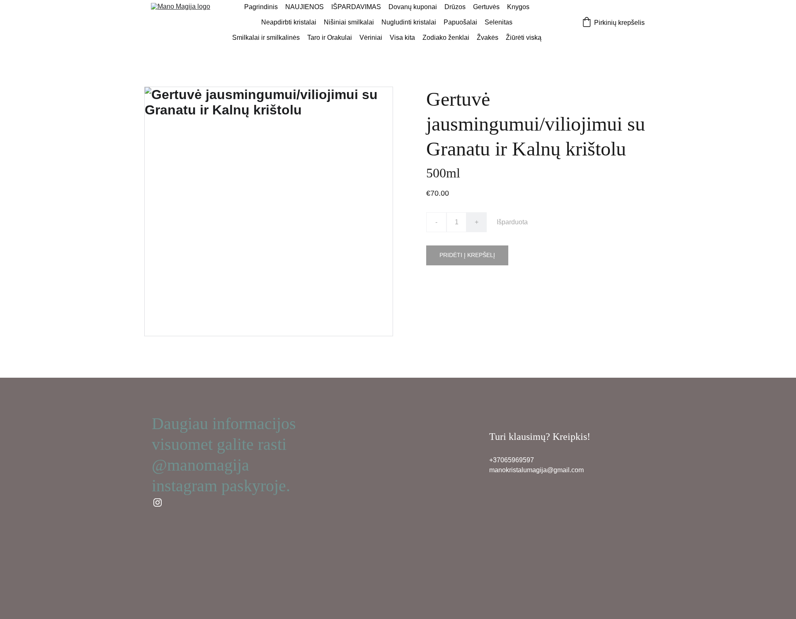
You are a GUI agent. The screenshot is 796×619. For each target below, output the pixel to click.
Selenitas (498, 22)
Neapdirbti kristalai (288, 22)
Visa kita (402, 37)
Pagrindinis (261, 6)
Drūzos (455, 6)
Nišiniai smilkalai (349, 22)
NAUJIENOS (304, 6)
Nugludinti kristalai (408, 22)
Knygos (518, 6)
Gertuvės (486, 6)
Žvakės (487, 37)
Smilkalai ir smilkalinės (266, 37)
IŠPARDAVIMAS (356, 6)
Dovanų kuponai (412, 6)
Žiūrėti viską (523, 37)
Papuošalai (460, 22)
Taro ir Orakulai (329, 37)
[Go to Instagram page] (157, 502)
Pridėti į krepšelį (467, 255)
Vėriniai (370, 37)
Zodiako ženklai (445, 37)
